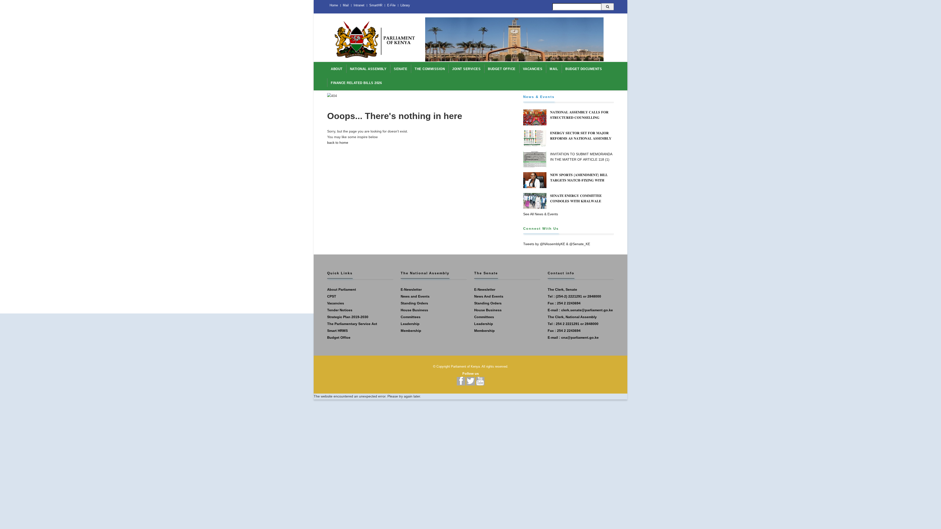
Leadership (410, 324)
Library (405, 5)
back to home (337, 142)
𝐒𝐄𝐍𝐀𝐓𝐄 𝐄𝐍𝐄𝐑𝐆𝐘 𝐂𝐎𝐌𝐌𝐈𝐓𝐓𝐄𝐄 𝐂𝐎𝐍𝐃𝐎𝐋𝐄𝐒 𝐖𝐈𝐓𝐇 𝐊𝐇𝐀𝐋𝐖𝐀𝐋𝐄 (576, 198)
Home (334, 5)
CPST (331, 296)
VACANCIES (533, 69)
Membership (411, 331)
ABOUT (337, 69)
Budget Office (338, 337)
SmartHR (375, 5)
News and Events (415, 296)
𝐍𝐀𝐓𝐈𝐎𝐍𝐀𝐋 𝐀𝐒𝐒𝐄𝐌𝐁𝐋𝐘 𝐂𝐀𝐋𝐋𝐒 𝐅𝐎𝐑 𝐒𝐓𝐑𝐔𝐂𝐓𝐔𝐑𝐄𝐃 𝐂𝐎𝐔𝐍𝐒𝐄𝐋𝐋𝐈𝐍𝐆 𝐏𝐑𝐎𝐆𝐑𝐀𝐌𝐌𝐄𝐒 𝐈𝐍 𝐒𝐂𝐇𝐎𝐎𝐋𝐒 (579, 117)
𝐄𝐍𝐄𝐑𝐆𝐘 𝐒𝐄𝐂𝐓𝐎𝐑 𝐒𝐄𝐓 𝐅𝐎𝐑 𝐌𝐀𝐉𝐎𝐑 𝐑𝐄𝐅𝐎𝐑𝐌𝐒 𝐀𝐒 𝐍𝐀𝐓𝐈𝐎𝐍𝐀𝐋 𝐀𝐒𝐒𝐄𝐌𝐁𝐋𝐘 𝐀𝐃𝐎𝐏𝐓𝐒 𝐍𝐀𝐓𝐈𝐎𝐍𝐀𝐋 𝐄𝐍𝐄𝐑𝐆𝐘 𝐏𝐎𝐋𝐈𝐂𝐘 (581, 138)
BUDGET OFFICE (502, 69)
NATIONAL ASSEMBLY (368, 69)
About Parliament (341, 289)
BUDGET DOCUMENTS (583, 69)
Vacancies (335, 303)
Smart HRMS (337, 331)
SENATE (400, 69)
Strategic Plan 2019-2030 (347, 317)
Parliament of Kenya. (466, 366)
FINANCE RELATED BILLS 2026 (356, 83)
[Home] (372, 37)
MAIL (554, 69)
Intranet (359, 5)
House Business (414, 310)
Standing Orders (414, 303)
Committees (411, 317)
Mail (346, 5)
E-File (391, 5)
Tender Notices (339, 310)
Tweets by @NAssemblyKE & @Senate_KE (556, 244)
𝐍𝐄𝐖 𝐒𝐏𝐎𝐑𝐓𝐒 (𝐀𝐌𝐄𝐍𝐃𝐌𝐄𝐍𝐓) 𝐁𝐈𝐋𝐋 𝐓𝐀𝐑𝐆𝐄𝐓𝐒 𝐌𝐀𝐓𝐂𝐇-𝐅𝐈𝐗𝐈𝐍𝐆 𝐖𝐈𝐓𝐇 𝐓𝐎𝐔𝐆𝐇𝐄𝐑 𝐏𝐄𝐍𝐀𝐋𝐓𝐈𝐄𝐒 (579, 180)
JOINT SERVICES (466, 69)
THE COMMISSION (430, 69)
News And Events (488, 296)
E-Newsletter (411, 289)
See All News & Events (540, 214)
